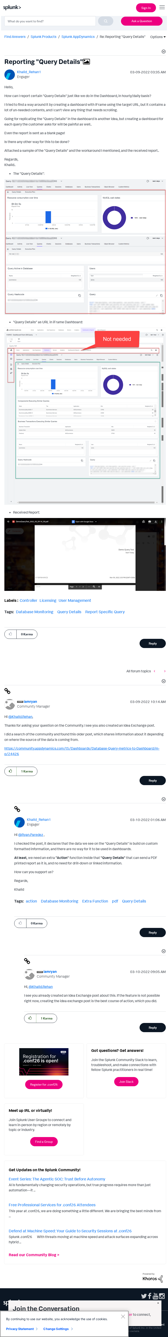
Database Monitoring (34, 611)
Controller (28, 600)
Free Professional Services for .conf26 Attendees (52, 1204)
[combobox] (58, 21)
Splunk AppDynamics (78, 36)
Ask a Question (141, 21)
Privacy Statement (20, 1329)
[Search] (105, 21)
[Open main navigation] (162, 7)
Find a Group (44, 1141)
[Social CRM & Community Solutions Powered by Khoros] (153, 1277)
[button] (163, 52)
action (31, 901)
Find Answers (15, 36)
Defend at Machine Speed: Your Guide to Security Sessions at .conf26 (70, 1230)
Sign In (146, 8)
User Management (75, 600)
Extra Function (95, 901)
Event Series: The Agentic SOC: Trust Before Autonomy (57, 1178)
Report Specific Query (105, 611)
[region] (64, 1324)
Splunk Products (43, 36)
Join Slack (126, 1081)
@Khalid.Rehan (20, 716)
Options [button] (155, 37)
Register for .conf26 (44, 1084)
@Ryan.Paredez (30, 834)
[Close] (123, 1316)
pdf (115, 901)
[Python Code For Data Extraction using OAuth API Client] (164, 670)
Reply (153, 643)
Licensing (48, 600)
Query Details (69, 611)
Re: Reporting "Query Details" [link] (122, 36)
